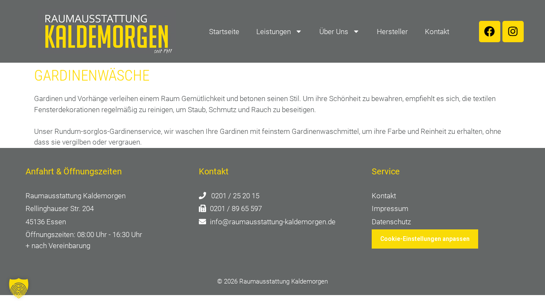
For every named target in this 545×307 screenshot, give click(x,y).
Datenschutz (391, 221)
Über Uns (333, 31)
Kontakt (437, 31)
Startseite (224, 31)
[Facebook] (489, 31)
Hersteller (392, 31)
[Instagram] (513, 31)
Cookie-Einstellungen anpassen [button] (425, 238)
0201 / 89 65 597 (236, 208)
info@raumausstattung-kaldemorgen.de (273, 221)
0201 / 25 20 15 (235, 195)
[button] (18, 288)
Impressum (390, 208)
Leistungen (273, 31)
